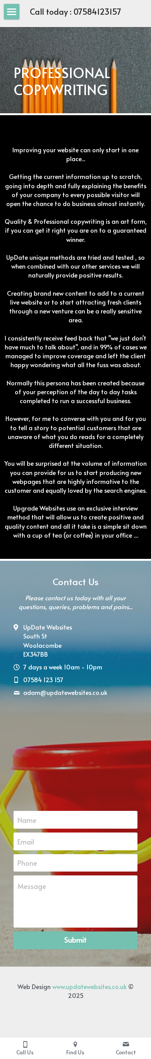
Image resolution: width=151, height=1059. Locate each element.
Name (26, 820)
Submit (75, 940)
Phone (27, 863)
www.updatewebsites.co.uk (89, 986)
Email (25, 841)
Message (31, 886)
